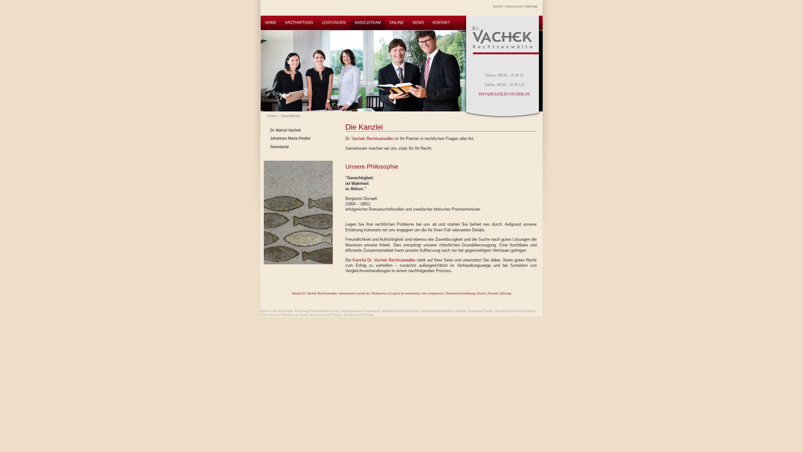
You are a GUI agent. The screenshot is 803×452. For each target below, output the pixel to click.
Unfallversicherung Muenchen (400, 311)
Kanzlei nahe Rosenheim (277, 311)
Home (271, 116)
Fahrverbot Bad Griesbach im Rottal (284, 314)
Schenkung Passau (480, 311)
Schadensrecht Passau (359, 314)
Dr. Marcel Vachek (285, 130)
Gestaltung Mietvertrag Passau (515, 311)
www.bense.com (416, 293)
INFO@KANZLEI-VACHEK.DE (504, 94)
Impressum (514, 6)
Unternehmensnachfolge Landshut (444, 311)
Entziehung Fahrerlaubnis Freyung (317, 311)
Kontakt (493, 293)
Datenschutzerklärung (460, 293)
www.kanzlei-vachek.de (354, 293)
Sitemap (531, 6)
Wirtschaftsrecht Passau (326, 314)
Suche (498, 6)
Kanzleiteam (290, 116)
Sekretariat (279, 147)
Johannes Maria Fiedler (290, 138)
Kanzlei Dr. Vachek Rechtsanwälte (384, 260)
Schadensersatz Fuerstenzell (360, 311)
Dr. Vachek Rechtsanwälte (369, 138)
